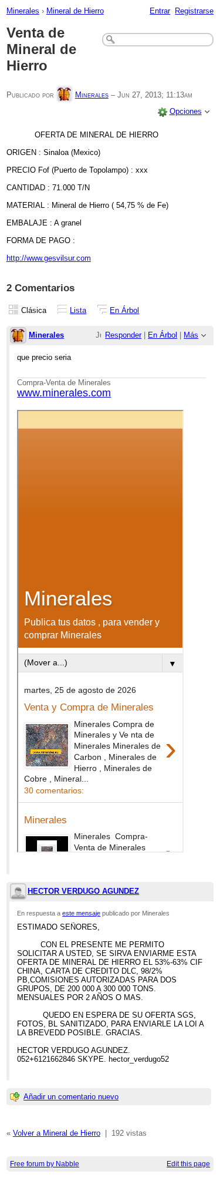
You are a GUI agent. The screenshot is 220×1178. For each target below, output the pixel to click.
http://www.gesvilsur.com (48, 258)
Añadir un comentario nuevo (71, 1096)
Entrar (160, 10)
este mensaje (81, 913)
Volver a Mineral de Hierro (56, 1133)
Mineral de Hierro (75, 10)
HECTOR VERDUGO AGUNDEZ (83, 891)
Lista (78, 310)
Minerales (22, 10)
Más (191, 335)
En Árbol (124, 310)
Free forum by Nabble (44, 1164)
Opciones (186, 111)
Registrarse (194, 10)
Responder (123, 335)
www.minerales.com (64, 393)
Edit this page (188, 1164)
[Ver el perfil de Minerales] (64, 94)
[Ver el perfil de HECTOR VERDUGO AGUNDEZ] (18, 892)
